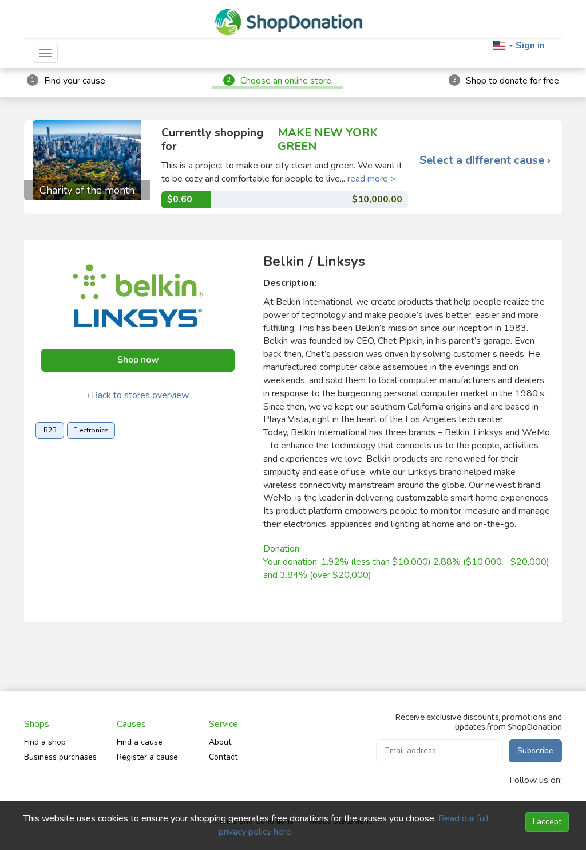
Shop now (138, 359)
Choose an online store (285, 80)
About (220, 742)
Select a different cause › (485, 160)
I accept (547, 821)
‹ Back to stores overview (138, 395)
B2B (50, 430)
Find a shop (45, 742)
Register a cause (147, 756)
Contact (223, 756)
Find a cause (140, 742)
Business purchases (60, 756)
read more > (371, 178)
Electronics (91, 430)
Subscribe (535, 750)
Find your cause (74, 80)
